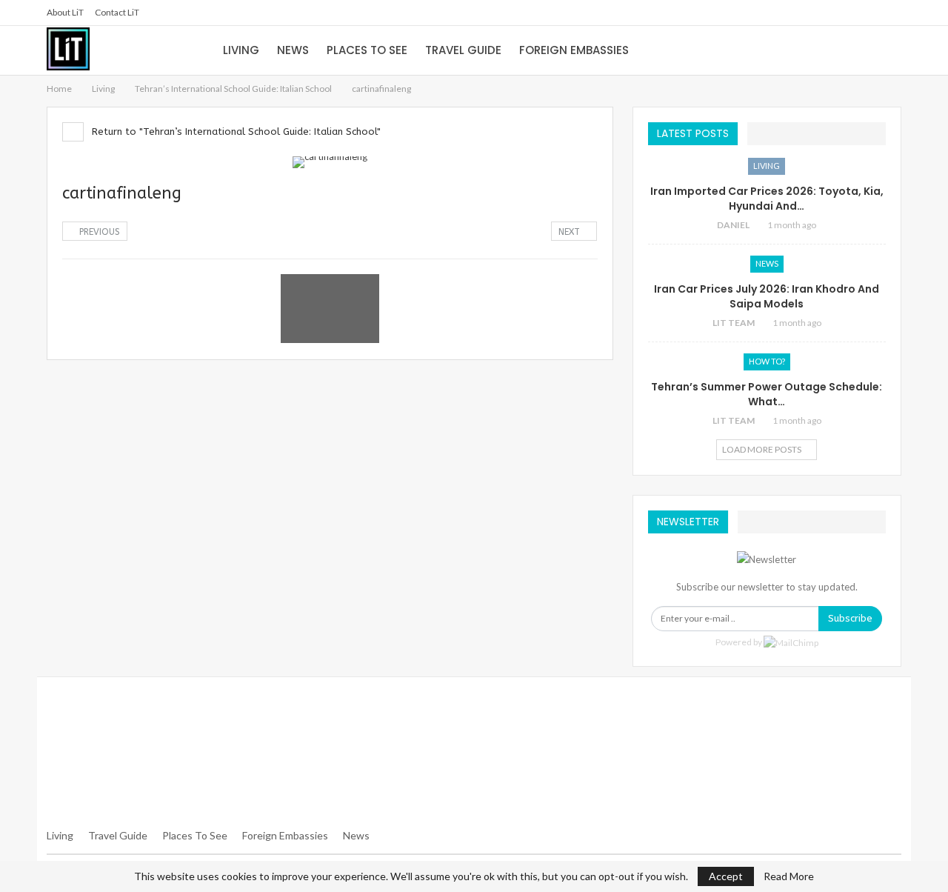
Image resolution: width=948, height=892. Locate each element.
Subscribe (850, 618)
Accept (726, 876)
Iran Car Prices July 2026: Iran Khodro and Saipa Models (766, 296)
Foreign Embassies (574, 50)
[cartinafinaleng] (111, 308)
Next (570, 232)
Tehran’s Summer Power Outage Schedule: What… (766, 394)
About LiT (65, 12)
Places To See (194, 835)
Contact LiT (117, 12)
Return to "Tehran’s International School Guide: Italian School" (235, 131)
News (293, 50)
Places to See (367, 50)
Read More (789, 876)
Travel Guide (463, 50)
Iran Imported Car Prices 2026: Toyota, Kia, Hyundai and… (767, 198)
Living (241, 50)
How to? (767, 361)
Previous (98, 232)
